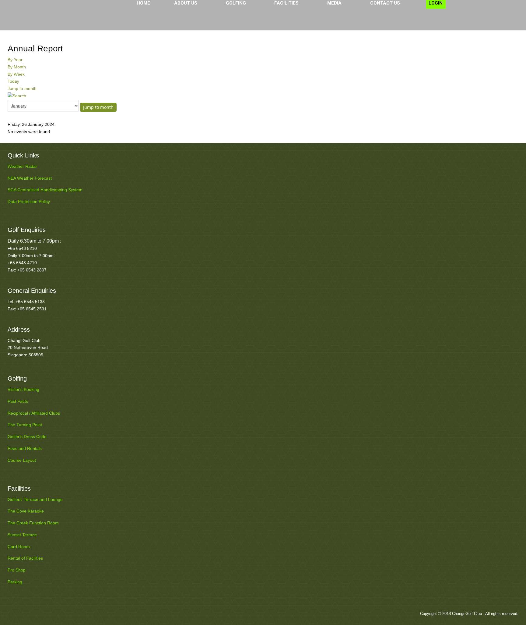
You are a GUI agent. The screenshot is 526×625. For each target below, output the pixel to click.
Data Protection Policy (29, 201)
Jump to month (22, 88)
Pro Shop (17, 570)
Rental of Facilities (25, 558)
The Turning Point (25, 424)
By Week (16, 74)
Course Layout (22, 460)
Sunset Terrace (22, 534)
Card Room (19, 546)
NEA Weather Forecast (30, 178)
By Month (17, 66)
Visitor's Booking (23, 389)
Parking (15, 581)
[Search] (17, 95)
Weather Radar (22, 166)
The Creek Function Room (33, 522)
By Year (15, 59)
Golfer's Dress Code (27, 436)
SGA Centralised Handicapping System (45, 189)
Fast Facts (18, 401)
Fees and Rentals (25, 448)
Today (13, 81)
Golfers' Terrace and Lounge (35, 499)
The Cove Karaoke (26, 511)
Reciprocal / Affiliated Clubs (34, 413)
